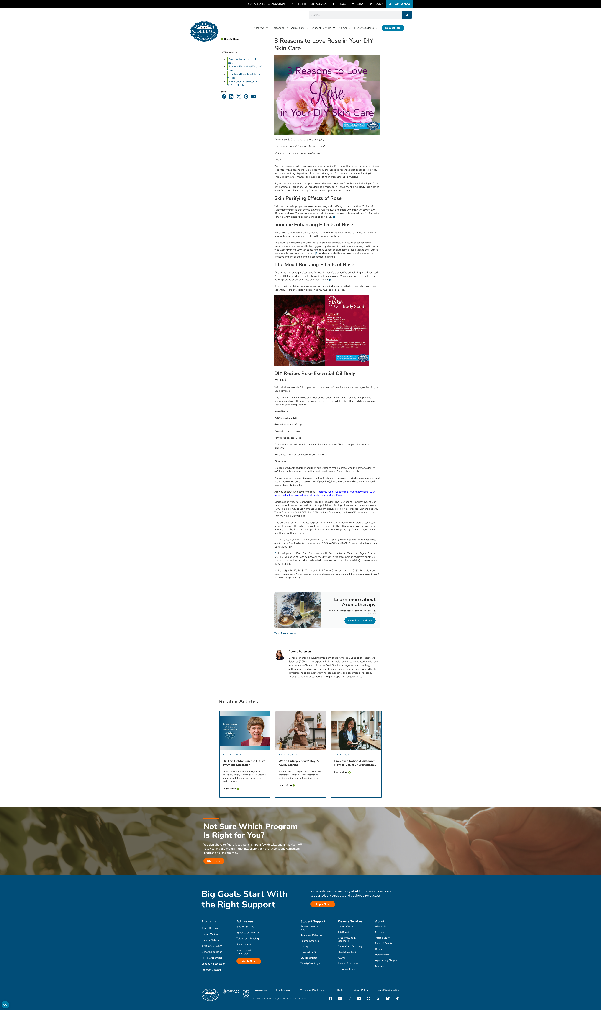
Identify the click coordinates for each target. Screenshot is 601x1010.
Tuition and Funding (247, 938)
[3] (330, 279)
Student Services (321, 28)
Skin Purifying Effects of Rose (241, 61)
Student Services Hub (310, 928)
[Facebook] (330, 998)
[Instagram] (349, 998)
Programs (209, 921)
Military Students (364, 28)
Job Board (343, 932)
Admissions (298, 28)
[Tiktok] (397, 998)
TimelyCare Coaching (350, 946)
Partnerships (382, 954)
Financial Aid (243, 944)
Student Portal (308, 958)
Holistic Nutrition (211, 940)
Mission (379, 932)
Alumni (343, 28)
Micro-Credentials (212, 958)
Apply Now (248, 961)
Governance (260, 990)
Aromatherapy (288, 633)
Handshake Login (347, 952)
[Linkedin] (359, 998)
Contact (379, 966)
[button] (224, 96)
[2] (316, 253)
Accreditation (382, 938)
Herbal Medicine (211, 934)
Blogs (378, 949)
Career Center (346, 926)
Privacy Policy (360, 990)
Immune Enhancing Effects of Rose (244, 68)
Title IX (339, 990)
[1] (333, 217)
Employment (283, 990)
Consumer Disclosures (313, 990)
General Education (212, 952)
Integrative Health (212, 946)
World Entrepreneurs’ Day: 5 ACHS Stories (299, 763)
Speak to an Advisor (247, 932)
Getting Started (245, 926)
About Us (259, 28)
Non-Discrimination (389, 990)
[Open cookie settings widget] (5, 1004)
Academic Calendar (311, 935)
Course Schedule (310, 941)
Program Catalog (211, 969)
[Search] (407, 15)
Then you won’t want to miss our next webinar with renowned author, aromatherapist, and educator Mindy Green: (324, 493)
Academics (278, 28)
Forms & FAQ (308, 952)
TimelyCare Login (310, 963)
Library (304, 946)
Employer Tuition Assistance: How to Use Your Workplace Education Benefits (354, 763)
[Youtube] (340, 998)
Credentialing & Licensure (347, 939)
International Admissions (243, 952)
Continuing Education (213, 964)
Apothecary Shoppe (386, 960)
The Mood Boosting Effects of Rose (243, 76)
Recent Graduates (348, 963)
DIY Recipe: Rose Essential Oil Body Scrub (243, 83)
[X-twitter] (378, 998)
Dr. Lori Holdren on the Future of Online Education (244, 763)
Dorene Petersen (299, 651)
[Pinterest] (368, 998)
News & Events (383, 943)
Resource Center (347, 969)
